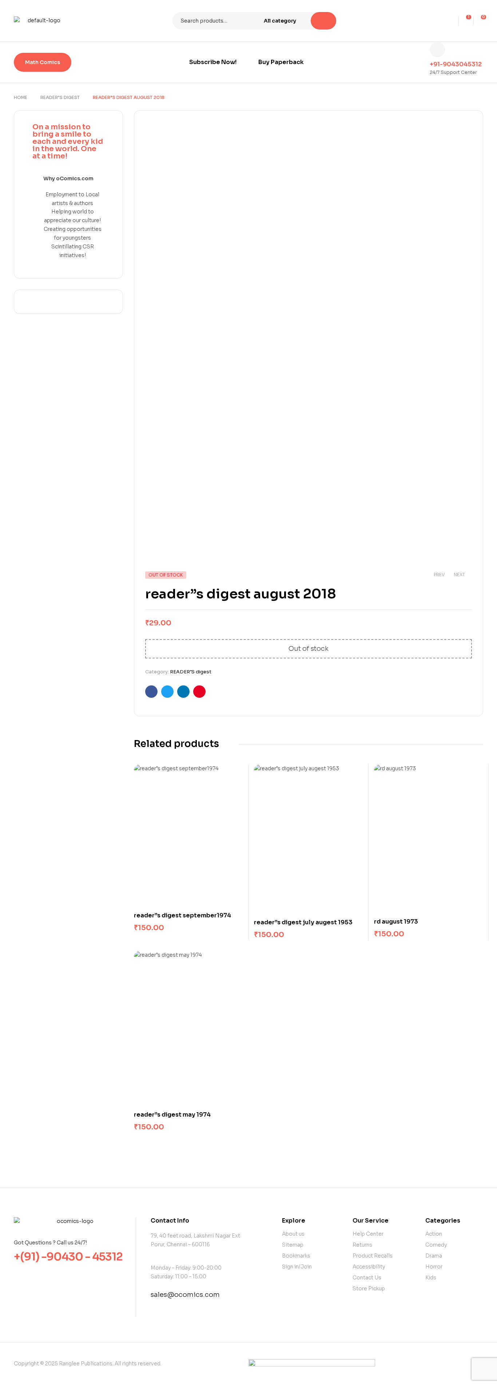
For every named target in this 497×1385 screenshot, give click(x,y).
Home (20, 97)
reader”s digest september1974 (182, 915)
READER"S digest (60, 97)
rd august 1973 (396, 921)
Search (323, 20)
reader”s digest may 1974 (172, 1114)
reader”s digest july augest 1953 (303, 922)
